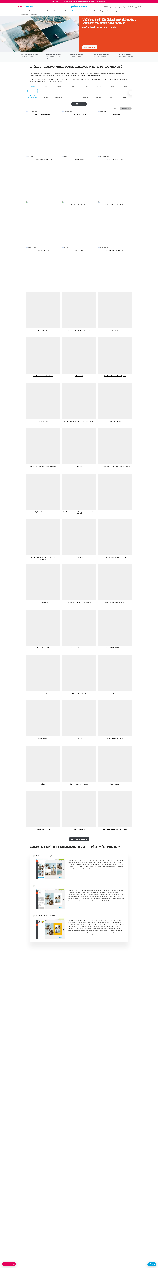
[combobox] (126, 108)
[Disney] (115, 11)
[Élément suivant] (131, 93)
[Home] (79, 6)
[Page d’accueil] (17, 14)
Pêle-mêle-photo (24, 14)
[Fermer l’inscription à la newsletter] (14, 1264)
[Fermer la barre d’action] (140, 1)
